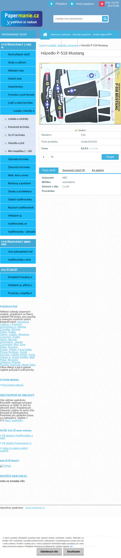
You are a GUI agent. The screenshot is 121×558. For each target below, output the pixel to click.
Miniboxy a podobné (19, 183)
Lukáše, (13, 334)
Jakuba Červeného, (11, 343)
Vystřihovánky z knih (19, 259)
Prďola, (13, 349)
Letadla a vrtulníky (18, 119)
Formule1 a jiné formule (21, 94)
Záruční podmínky (53, 42)
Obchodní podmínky (82, 34)
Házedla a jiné (16, 143)
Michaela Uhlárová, (9, 361)
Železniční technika (19, 167)
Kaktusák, (15, 364)
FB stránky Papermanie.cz (17, 443)
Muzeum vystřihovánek (21, 207)
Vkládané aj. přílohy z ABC (20, 286)
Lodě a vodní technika (20, 102)
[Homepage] (46, 34)
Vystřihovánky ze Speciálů (17, 225)
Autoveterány (15, 86)
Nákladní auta (16, 70)
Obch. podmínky (14, 420)
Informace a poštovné (61, 34)
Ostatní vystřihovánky (20, 199)
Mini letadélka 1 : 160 (20, 151)
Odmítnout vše (49, 551)
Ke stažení (98, 170)
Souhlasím (73, 551)
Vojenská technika (18, 159)
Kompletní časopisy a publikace (20, 278)
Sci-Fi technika (16, 135)
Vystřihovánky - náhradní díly (22, 233)
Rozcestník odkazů (13, 385)
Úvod (42, 45)
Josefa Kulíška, (20, 357)
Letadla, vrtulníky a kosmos (23, 112)
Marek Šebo (28, 364)
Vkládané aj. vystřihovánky (15, 217)
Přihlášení (61, 4)
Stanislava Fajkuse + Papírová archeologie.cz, (14, 324)
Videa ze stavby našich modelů (14, 449)
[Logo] (21, 19)
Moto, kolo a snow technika (18, 176)
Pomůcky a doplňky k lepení (20, 294)
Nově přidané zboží (19, 54)
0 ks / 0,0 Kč (112, 2)
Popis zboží (48, 170)
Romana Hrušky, (9, 348)
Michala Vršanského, (8, 340)
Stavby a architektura (20, 191)
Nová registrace (85, 4)
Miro (16, 344)
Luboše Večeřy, (19, 354)
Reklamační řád (70, 42)
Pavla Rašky (25, 349)
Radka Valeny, (8, 333)
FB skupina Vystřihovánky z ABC (16, 436)
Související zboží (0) (73, 170)
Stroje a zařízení (17, 62)
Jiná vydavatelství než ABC (20, 253)
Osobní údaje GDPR (102, 34)
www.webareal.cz (35, 507)
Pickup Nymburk (9, 352)
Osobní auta (15, 78)
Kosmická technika (18, 127)
